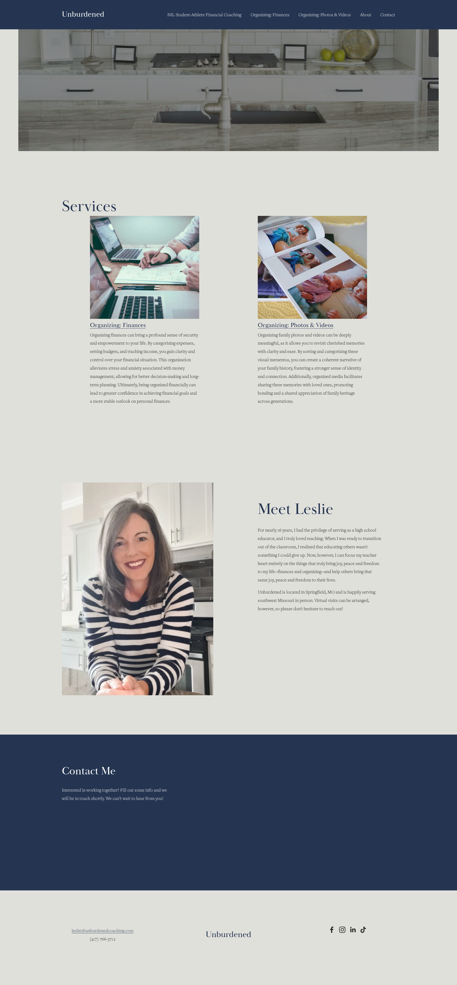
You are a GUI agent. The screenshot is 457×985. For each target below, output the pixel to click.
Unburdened (83, 14)
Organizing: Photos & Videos (324, 14)
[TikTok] (363, 929)
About (365, 14)
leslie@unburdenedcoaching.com (103, 930)
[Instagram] (342, 929)
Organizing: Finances (270, 14)
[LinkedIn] (352, 929)
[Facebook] (331, 929)
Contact (387, 14)
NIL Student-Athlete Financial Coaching (204, 14)
